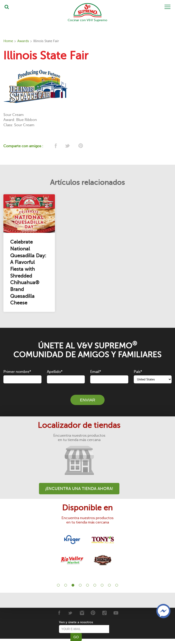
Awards (23, 41)
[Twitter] (70, 612)
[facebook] (55, 146)
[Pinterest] (93, 612)
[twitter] (68, 146)
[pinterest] (80, 146)
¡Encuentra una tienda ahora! (79, 488)
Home (8, 41)
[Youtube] (115, 612)
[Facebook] (59, 612)
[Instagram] (81, 612)
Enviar (87, 400)
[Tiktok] (104, 612)
